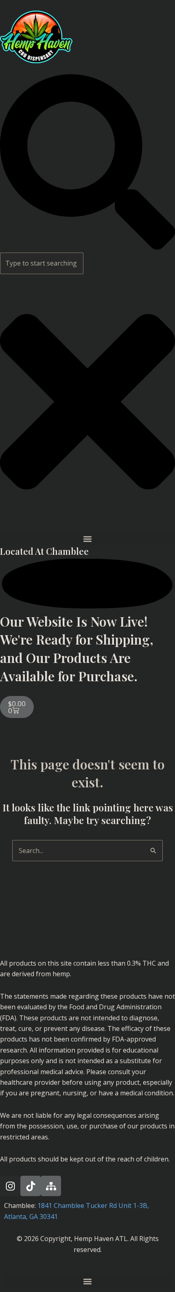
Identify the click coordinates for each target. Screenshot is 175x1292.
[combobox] (41, 263)
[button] (87, 538)
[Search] (87, 247)
